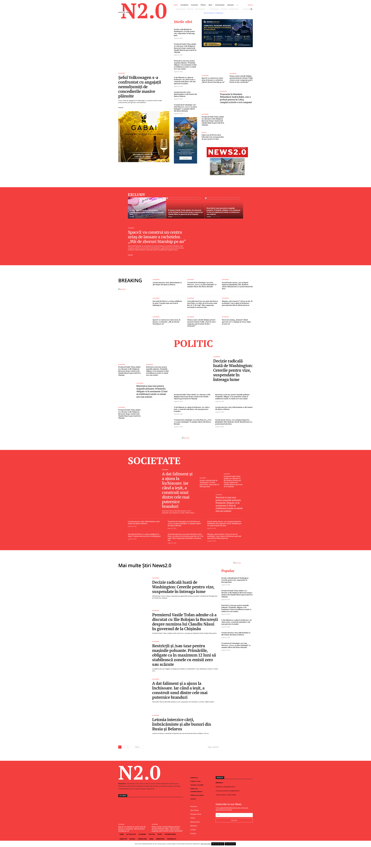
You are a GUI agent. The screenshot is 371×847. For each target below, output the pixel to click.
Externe (204, 132)
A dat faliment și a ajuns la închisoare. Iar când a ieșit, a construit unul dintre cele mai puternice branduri (192, 409)
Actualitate (121, 73)
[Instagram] (221, 829)
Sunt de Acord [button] (230, 844)
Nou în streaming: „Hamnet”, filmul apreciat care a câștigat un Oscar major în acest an (236, 322)
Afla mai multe (206, 844)
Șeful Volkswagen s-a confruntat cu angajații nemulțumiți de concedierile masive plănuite (139, 87)
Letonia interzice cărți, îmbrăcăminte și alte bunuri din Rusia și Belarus (185, 94)
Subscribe (234, 820)
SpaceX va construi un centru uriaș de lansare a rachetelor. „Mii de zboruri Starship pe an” (213, 80)
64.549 (137, 747)
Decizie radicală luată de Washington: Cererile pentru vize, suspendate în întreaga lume (146, 212)
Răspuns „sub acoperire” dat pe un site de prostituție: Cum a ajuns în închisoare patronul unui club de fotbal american (237, 303)
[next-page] (142, 747)
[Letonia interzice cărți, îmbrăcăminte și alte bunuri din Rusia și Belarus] (133, 724)
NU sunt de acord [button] (217, 844)
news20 (120, 107)
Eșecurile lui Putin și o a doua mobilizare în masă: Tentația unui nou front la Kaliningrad (167, 303)
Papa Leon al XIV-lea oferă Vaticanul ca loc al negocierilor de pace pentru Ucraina (213, 137)
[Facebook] (216, 829)
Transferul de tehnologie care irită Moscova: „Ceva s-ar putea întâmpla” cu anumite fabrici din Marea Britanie (201, 285)
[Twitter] (226, 829)
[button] (250, 5)
